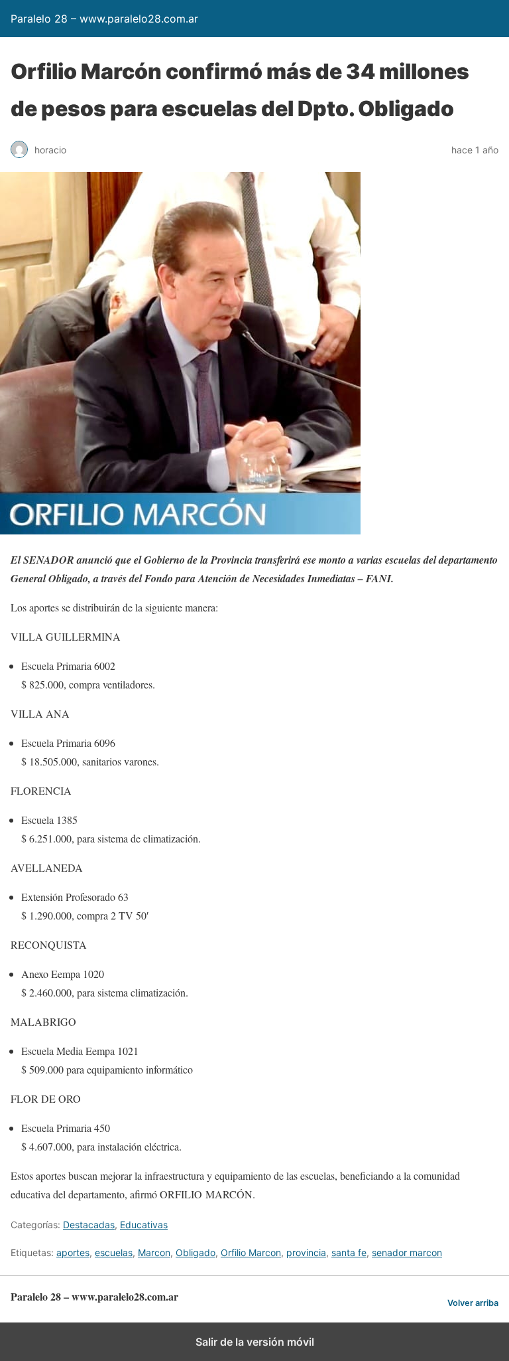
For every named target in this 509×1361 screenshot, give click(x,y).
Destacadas (89, 1224)
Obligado (195, 1252)
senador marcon (407, 1252)
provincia (306, 1252)
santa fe (349, 1252)
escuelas (114, 1252)
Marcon (154, 1252)
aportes (72, 1252)
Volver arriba (472, 1303)
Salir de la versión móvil (255, 1341)
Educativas (144, 1224)
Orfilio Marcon (251, 1252)
